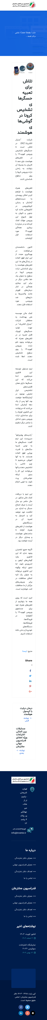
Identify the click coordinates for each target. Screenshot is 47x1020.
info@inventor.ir (18, 833)
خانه (34, 32)
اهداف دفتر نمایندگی (23, 871)
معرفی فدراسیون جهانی (22, 864)
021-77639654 (19, 829)
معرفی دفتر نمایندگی (23, 858)
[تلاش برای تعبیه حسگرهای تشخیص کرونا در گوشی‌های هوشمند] (30, 670)
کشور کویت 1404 (28, 934)
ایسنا (24, 651)
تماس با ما (28, 878)
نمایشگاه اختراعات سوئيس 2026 (27, 946)
